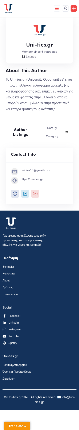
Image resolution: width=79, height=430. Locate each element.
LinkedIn (13, 322)
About (6, 280)
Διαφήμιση (9, 378)
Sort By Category (52, 132)
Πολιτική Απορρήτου (15, 365)
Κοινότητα (9, 273)
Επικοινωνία (10, 294)
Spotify (12, 343)
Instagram (14, 329)
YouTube (13, 336)
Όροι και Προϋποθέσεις (17, 371)
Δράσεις (7, 287)
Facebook (14, 315)
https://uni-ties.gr (32, 179)
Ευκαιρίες (8, 266)
